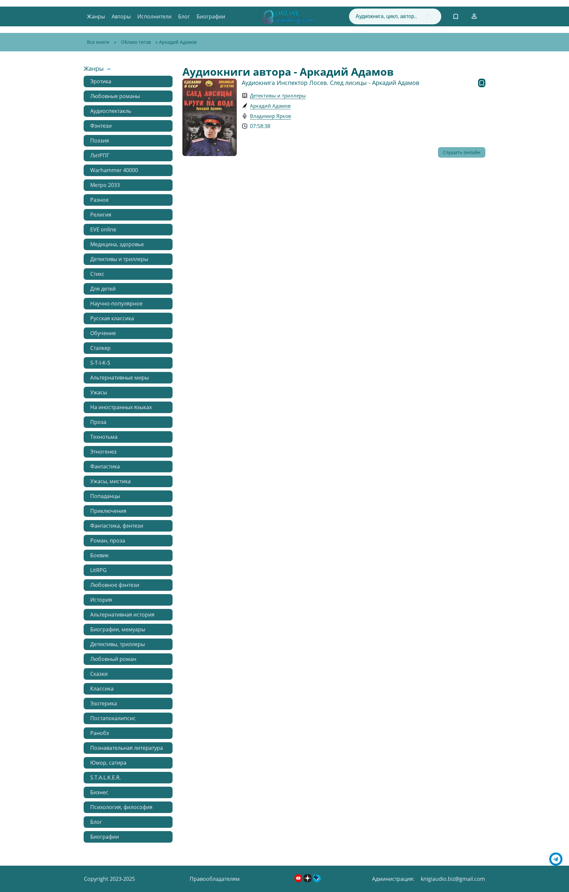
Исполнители (154, 16)
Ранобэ (99, 733)
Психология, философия (121, 807)
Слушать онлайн (461, 152)
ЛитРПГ (99, 155)
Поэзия (99, 140)
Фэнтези (101, 125)
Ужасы (98, 392)
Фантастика (105, 466)
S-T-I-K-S (100, 362)
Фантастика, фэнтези (116, 525)
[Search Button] (428, 17)
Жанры (96, 16)
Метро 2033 (105, 185)
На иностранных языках (121, 407)
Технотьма (104, 436)
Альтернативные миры (119, 377)
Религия (100, 214)
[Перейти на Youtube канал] (299, 880)
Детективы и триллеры (119, 259)
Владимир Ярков (270, 116)
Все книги (98, 42)
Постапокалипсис (113, 718)
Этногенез (103, 451)
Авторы (121, 16)
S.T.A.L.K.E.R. (105, 777)
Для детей (103, 288)
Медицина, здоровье (117, 244)
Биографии (211, 16)
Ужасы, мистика (110, 481)
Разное (99, 199)
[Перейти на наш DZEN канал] (308, 880)
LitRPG (98, 570)
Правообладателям (215, 878)
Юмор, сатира (108, 762)
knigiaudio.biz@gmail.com (453, 878)
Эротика (100, 81)
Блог (184, 16)
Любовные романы (115, 96)
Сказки (99, 673)
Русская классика (112, 318)
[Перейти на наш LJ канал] (317, 880)
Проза (98, 422)
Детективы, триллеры (117, 644)
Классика (102, 688)
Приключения (108, 510)
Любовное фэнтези (114, 585)
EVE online (103, 229)
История (101, 599)
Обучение (103, 333)
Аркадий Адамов (270, 105)
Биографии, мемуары (117, 629)
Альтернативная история (122, 614)
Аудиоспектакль (110, 111)
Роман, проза (107, 540)
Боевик (99, 555)
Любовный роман (113, 659)
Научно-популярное (116, 303)
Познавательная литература (126, 747)
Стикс (97, 273)
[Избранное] (456, 16)
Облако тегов (136, 42)
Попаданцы (105, 496)
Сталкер (100, 348)
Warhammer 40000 (114, 170)
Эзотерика (103, 703)
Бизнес (99, 792)
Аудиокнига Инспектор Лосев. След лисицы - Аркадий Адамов (330, 83)
